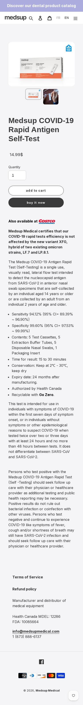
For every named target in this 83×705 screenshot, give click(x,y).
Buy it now (36, 202)
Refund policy (24, 589)
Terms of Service (27, 577)
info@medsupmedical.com (35, 631)
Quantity (14, 167)
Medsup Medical (48, 690)
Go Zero (46, 394)
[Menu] (75, 18)
